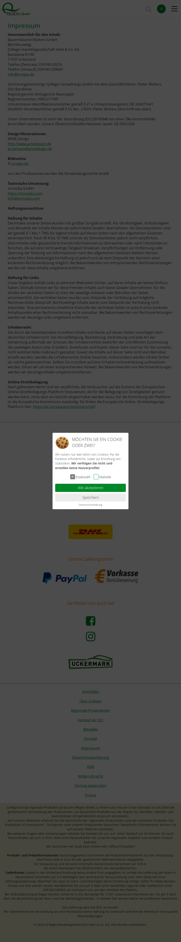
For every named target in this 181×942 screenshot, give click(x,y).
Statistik (105, 477)
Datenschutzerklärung (90, 504)
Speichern (91, 497)
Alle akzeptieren (90, 487)
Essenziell (83, 477)
